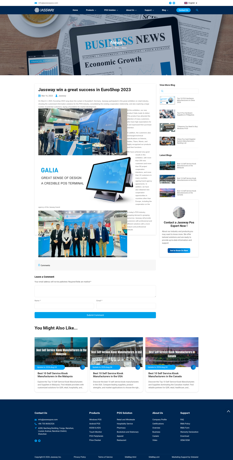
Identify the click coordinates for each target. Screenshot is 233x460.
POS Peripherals (96, 436)
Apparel (120, 436)
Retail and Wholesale (126, 419)
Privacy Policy (80, 457)
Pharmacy (121, 428)
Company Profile (159, 419)
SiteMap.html (130, 457)
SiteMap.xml (154, 457)
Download (184, 436)
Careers (155, 436)
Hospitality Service (125, 424)
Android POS (94, 424)
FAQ (182, 419)
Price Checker (95, 440)
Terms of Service (105, 457)
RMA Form (184, 428)
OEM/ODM (185, 440)
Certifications (158, 424)
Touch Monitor (95, 432)
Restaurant (121, 440)
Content (38, 283)
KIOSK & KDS (95, 428)
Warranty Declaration (189, 432)
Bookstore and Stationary (128, 432)
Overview (156, 428)
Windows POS (95, 419)
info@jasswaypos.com (48, 3)
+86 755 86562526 (46, 424)
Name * (39, 301)
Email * (100, 301)
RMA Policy (185, 424)
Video (154, 440)
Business (156, 432)
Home (109, 48)
